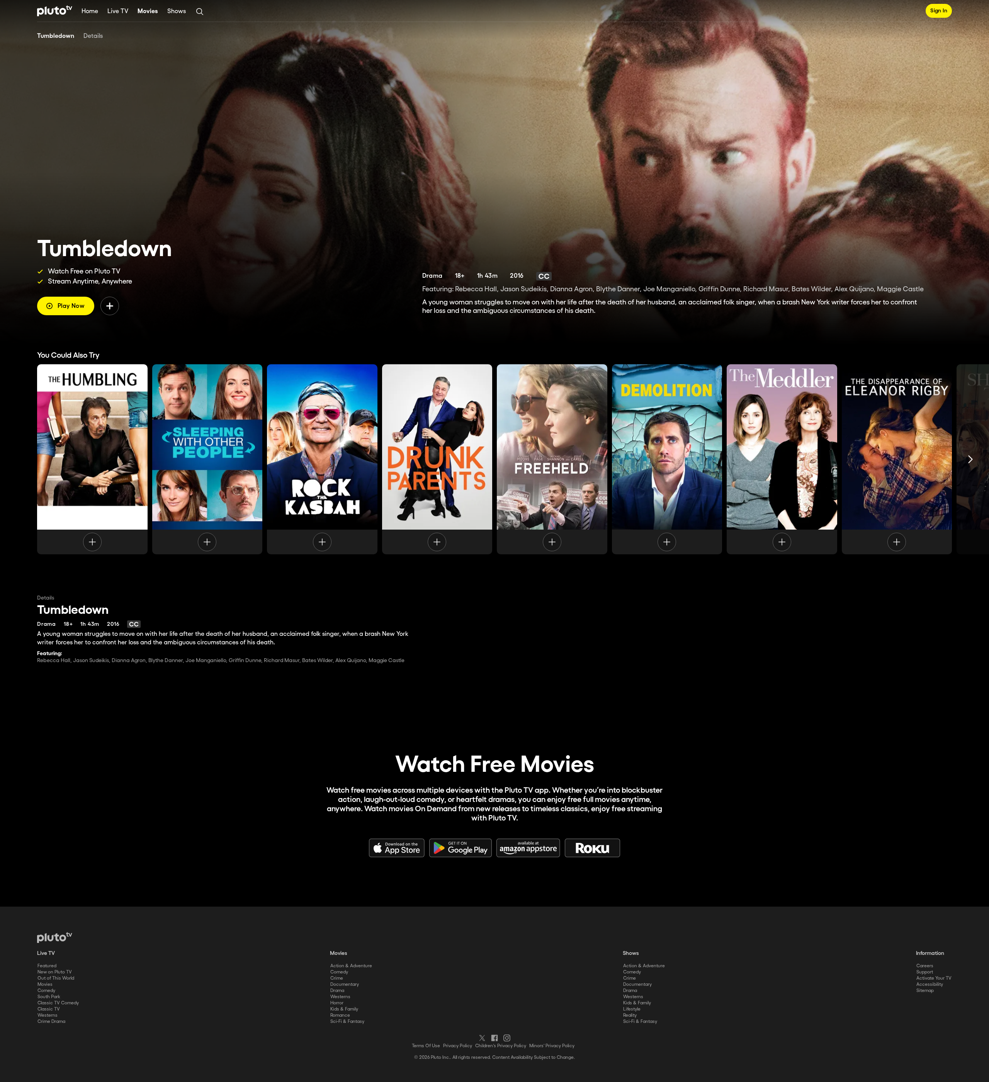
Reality (630, 1015)
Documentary (344, 984)
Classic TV (48, 1009)
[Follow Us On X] (482, 1038)
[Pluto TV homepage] (54, 937)
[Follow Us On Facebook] (494, 1038)
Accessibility (929, 984)
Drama (337, 990)
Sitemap (925, 990)
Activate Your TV (934, 978)
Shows (176, 11)
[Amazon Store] (528, 848)
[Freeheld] (552, 459)
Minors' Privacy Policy (551, 1045)
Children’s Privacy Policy (500, 1045)
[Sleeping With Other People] (207, 459)
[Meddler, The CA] (782, 459)
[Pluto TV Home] (54, 11)
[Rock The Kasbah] (322, 459)
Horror (336, 1003)
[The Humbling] (92, 459)
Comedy (46, 990)
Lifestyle (632, 1009)
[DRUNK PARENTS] (437, 459)
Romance (340, 1015)
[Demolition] (667, 459)
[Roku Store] (592, 848)
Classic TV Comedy (58, 1003)
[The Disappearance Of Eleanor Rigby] (897, 459)
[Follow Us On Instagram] (507, 1038)
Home (90, 11)
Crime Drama (51, 1021)
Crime (336, 978)
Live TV (117, 11)
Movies (148, 11)
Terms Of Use (426, 1045)
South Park (48, 996)
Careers (924, 965)
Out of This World (55, 978)
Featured (46, 965)
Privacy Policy (457, 1045)
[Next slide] (970, 459)
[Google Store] (460, 848)
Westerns (47, 1015)
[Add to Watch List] (109, 306)
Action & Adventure (351, 965)
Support (924, 972)
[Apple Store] (397, 848)
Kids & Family (344, 1009)
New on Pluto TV (54, 972)
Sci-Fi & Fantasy (347, 1021)
